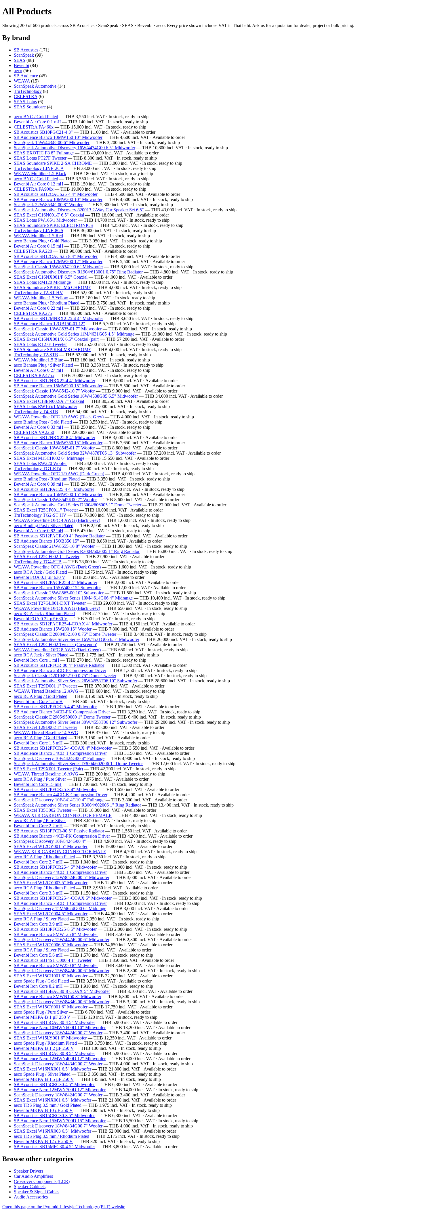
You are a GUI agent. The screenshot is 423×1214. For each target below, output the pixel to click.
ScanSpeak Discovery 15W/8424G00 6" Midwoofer (61, 970)
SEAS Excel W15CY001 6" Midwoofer (50, 1006)
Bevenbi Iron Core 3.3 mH (38, 893)
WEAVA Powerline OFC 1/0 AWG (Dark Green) (59, 473)
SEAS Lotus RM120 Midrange (42, 282)
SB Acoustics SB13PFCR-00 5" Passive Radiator (59, 830)
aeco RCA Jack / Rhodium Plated (44, 613)
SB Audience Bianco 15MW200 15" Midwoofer (58, 385)
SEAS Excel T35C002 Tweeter (42, 810)
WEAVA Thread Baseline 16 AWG (46, 773)
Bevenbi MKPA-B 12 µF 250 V (43, 1141)
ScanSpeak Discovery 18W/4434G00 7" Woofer (58, 1063)
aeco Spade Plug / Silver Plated (42, 1074)
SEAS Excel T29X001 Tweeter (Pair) (48, 768)
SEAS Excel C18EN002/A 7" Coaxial (49, 401)
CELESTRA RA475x (34, 375)
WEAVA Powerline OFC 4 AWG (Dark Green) (57, 566)
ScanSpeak (24, 55)
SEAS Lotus (25, 101)
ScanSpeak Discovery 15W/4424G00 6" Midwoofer (61, 939)
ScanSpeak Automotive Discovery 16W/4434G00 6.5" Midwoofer (74, 147)
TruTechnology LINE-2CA (39, 168)
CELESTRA (25, 96)
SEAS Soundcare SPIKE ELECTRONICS (53, 225)
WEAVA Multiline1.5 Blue (38, 359)
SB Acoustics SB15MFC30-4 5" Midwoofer (54, 1146)
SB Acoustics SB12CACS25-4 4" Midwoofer (56, 194)
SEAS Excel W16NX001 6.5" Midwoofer (52, 1068)
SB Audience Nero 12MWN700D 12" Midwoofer (60, 1089)
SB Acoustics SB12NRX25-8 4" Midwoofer (54, 437)
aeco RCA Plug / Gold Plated (40, 696)
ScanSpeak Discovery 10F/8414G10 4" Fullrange (59, 799)
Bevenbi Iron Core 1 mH (36, 660)
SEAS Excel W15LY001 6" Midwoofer (50, 1037)
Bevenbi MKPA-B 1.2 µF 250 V (44, 1048)
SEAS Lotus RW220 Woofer (40, 463)
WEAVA (22, 80)
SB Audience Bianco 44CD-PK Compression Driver (62, 836)
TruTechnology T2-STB (36, 354)
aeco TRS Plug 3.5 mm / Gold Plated (47, 1105)
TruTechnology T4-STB (36, 411)
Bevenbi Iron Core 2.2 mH (38, 825)
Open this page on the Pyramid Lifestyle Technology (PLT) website (63, 1206)
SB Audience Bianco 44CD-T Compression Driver (60, 872)
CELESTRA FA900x (34, 189)
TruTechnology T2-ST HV (38, 292)
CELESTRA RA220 (33, 251)
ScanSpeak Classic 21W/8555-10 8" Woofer (54, 546)
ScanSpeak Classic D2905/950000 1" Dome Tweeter (62, 717)
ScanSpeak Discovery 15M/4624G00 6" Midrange (60, 908)
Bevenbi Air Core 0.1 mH (37, 121)
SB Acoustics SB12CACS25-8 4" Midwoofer (56, 256)
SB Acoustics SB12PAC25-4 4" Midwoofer (54, 489)
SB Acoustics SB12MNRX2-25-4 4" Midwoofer (58, 318)
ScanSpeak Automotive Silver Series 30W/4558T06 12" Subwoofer (75, 722)
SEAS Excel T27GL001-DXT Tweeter (50, 603)
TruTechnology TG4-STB (38, 561)
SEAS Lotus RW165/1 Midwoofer (45, 406)
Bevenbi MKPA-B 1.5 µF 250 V (44, 1079)
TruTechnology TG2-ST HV (40, 515)
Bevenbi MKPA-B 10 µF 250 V (43, 1110)
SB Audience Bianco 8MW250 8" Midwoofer (56, 965)
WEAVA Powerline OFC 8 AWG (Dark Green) (57, 649)
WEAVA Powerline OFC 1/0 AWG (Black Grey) (59, 416)
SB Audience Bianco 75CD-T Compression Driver (60, 903)
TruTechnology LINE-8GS (38, 230)
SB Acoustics (26, 49)
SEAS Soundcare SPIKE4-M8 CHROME (52, 349)
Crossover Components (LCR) (42, 1181)
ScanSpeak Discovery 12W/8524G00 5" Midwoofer (61, 877)
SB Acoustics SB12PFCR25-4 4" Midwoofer (55, 706)
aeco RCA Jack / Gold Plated (40, 572)
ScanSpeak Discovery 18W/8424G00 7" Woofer (58, 1094)
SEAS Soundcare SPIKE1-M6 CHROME (52, 287)
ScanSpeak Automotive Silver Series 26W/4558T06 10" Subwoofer (75, 680)
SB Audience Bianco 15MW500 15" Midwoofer (58, 494)
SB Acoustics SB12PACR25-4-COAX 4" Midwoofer (63, 623)
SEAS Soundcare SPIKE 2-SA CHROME (53, 163)
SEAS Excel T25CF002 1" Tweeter (46, 556)
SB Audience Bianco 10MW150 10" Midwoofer (58, 137)
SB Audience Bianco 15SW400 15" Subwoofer (57, 587)
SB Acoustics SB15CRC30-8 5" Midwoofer (54, 1115)
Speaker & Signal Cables (36, 1191)
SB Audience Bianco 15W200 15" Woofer (53, 629)
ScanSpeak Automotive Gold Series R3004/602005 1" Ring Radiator (77, 551)
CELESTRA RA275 (33, 313)
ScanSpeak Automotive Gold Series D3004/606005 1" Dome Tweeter (77, 504)
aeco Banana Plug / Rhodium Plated (46, 302)
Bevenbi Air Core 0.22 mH (38, 308)
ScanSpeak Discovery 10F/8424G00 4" (50, 841)
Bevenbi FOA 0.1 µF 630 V (39, 577)
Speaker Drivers (28, 1171)
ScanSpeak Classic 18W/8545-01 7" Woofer (54, 447)
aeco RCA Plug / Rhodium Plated (44, 856)
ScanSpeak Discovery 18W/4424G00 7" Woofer (58, 1032)
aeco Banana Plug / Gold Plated (43, 240)
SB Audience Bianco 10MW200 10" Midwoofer (58, 199)
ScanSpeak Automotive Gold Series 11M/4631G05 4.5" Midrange (74, 334)
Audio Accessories (31, 1196)
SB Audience (26, 75)
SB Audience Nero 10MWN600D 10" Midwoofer (60, 1027)
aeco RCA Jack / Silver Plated (41, 654)
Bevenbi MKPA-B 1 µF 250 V (42, 1017)
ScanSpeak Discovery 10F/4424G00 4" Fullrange (59, 758)
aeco (18, 70)
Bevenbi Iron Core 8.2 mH (38, 986)
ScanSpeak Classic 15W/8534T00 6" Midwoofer (58, 266)
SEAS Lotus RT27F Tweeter (40, 344)
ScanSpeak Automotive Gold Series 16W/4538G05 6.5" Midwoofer (76, 396)
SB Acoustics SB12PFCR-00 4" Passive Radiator (59, 665)
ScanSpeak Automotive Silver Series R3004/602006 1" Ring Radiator (77, 805)
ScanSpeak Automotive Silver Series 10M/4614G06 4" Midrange (73, 597)
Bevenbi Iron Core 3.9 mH (38, 924)
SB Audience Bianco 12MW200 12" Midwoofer (58, 261)
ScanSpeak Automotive (35, 86)
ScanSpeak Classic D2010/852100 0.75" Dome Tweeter (65, 675)
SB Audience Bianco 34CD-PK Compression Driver (62, 711)
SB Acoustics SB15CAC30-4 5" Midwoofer (54, 1022)
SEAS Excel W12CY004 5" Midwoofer (50, 913)
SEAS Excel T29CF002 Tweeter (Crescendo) (55, 644)
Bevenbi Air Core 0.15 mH (38, 246)
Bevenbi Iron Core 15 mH (38, 784)
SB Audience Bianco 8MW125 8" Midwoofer (56, 934)
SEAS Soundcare (30, 106)
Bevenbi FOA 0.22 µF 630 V (41, 618)
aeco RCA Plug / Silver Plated (41, 918)
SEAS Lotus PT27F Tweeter (40, 158)
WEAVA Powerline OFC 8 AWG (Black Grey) (57, 608)
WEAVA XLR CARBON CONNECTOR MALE (60, 851)
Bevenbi (21, 65)
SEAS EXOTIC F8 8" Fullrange (44, 152)
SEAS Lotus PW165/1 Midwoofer (45, 220)
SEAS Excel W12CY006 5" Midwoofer (50, 944)
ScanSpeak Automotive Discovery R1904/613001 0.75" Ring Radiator (78, 271)
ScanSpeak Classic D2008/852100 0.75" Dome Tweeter (65, 634)
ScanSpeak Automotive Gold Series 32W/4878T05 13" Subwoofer (75, 453)
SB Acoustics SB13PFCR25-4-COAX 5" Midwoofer (63, 898)
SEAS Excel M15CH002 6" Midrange (49, 458)
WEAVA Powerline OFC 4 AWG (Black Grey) (57, 520)
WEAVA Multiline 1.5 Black (40, 173)
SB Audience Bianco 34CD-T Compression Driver (60, 753)
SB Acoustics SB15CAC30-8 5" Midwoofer (54, 1053)
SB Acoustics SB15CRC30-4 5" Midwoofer (54, 1084)
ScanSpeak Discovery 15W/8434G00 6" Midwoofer (61, 1001)
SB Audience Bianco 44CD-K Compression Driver (60, 794)
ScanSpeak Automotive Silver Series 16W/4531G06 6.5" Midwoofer (76, 639)
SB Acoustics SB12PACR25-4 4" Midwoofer (55, 582)
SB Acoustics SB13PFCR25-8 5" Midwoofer (55, 929)
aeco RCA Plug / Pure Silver (40, 779)
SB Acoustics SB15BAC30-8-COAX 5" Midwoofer (62, 991)
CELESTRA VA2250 (34, 432)
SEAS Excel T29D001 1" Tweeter (45, 685)
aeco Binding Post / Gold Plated (43, 422)
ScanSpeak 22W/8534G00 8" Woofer (48, 204)
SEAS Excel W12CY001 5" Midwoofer (50, 846)
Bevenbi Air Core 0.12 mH (38, 183)
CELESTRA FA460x (34, 127)
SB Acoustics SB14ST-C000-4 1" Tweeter (53, 960)
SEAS (19, 60)
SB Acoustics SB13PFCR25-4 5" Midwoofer (55, 867)
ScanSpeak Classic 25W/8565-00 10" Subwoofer (59, 592)
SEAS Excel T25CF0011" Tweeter (46, 510)
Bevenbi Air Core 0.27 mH (38, 370)
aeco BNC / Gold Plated (36, 116)
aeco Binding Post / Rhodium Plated (47, 478)
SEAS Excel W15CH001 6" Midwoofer (50, 975)
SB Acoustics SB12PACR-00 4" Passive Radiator (59, 535)
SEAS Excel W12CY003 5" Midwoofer (50, 882)
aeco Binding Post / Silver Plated (43, 525)
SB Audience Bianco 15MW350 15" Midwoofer (58, 442)
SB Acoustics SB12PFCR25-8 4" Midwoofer (55, 789)
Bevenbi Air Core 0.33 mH (38, 427)
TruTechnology (28, 91)
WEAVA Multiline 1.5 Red (38, 235)
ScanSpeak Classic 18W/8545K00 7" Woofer (55, 499)
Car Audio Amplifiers (33, 1176)
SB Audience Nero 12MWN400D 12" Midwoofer (60, 1058)
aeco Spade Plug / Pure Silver (41, 1012)
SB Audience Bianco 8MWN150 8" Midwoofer (57, 996)
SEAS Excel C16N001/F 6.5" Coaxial (49, 214)
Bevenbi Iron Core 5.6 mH (38, 955)
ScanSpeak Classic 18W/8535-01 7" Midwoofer (58, 328)
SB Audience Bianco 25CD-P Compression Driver (60, 670)
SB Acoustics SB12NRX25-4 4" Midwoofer (54, 380)
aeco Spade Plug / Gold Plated (41, 981)
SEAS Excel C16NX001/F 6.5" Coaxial (50, 277)
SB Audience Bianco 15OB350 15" (46, 541)
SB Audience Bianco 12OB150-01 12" (49, 323)
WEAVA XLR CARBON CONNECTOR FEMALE (63, 815)
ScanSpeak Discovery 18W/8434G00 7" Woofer (58, 1125)
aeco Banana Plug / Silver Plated (43, 365)
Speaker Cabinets (29, 1186)
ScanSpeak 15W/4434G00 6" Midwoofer (51, 142)
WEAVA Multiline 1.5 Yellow (41, 297)
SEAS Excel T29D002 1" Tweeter (45, 727)
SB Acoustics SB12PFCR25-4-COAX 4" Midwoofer (63, 748)
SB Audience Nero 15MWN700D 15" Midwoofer (60, 1120)
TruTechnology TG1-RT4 (37, 468)
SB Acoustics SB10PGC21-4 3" (43, 132)
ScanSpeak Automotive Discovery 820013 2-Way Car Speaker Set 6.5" (79, 209)
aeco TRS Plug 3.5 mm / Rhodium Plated (51, 1136)
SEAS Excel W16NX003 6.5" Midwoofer (52, 1131)
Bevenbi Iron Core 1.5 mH (38, 742)
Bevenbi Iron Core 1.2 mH (38, 701)
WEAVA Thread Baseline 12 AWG (46, 691)
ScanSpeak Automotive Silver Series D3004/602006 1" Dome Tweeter (78, 763)
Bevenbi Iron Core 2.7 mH (38, 861)
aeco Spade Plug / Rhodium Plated (45, 1043)
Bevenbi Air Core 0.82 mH (38, 530)
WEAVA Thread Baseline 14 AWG (46, 732)
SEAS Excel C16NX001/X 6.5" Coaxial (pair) (56, 339)
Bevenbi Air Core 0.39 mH (38, 484)
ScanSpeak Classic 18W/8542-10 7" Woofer (54, 390)
